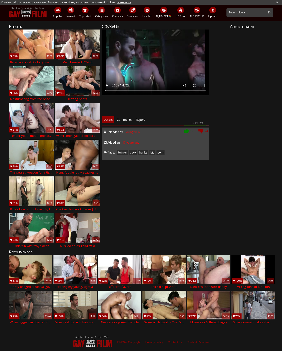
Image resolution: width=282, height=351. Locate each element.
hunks (143, 152)
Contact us (175, 342)
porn (161, 152)
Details (108, 120)
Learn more (124, 2)
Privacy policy (154, 342)
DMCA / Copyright (129, 342)
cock (133, 152)
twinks (122, 152)
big (152, 152)
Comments (124, 120)
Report (140, 120)
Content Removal (198, 342)
